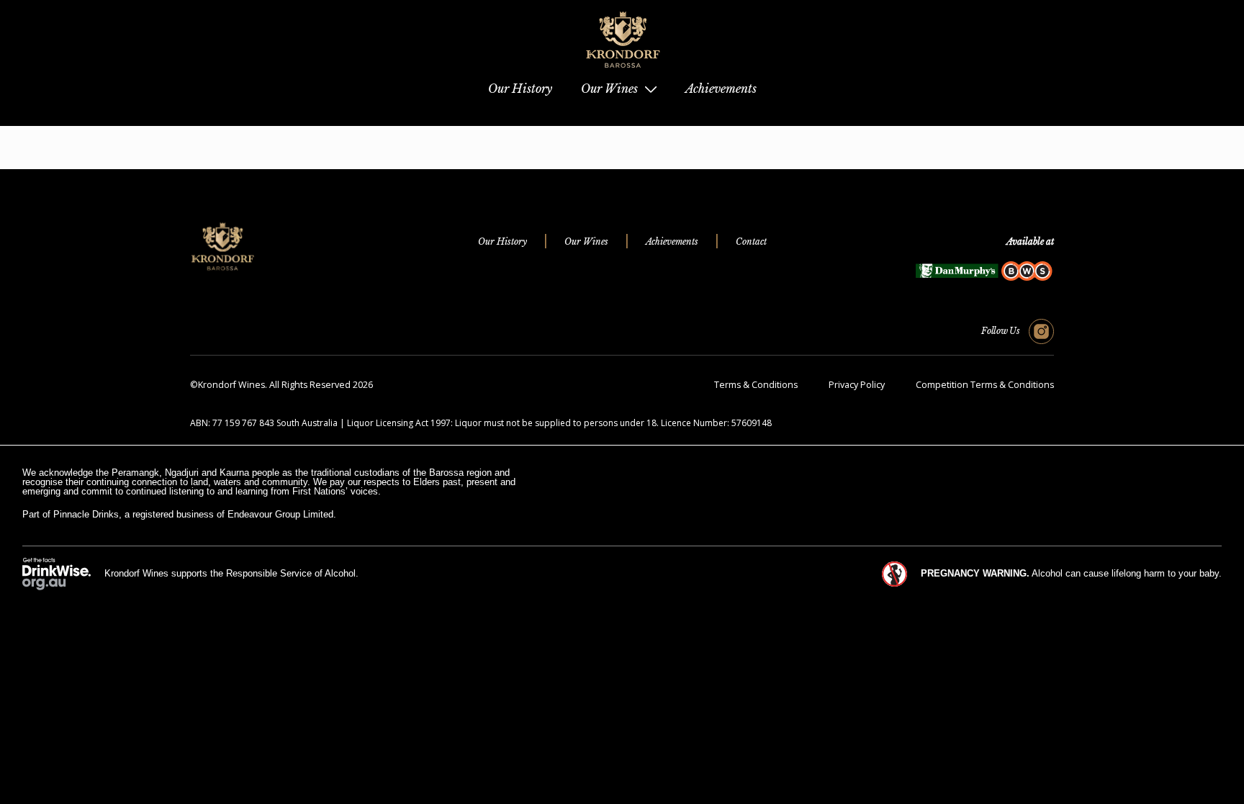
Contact (751, 241)
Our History (502, 241)
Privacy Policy (857, 385)
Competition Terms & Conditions (985, 385)
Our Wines (586, 241)
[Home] (622, 72)
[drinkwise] (56, 573)
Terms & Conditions (756, 385)
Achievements (672, 241)
